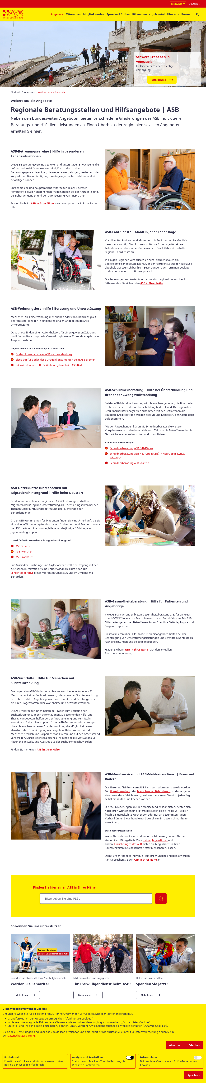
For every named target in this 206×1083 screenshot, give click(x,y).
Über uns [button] (173, 14)
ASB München (24, 551)
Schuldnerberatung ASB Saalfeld (129, 463)
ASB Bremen (23, 546)
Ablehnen (175, 1045)
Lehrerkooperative (22, 573)
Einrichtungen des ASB (128, 844)
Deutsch (193, 3)
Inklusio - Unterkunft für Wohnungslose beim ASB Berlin (50, 365)
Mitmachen (73, 14)
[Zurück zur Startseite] (13, 14)
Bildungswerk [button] (141, 14)
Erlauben (194, 1045)
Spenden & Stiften (118, 14)
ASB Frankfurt (24, 557)
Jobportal (159, 14)
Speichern (193, 1075)
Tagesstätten (160, 840)
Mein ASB (176, 3)
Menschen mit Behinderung (154, 791)
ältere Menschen (120, 791)
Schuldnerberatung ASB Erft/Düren (131, 448)
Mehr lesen (22, 995)
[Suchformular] (197, 14)
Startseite (16, 92)
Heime (146, 840)
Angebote (29, 92)
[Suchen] (161, 898)
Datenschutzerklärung (21, 1035)
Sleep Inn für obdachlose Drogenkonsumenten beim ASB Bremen (55, 359)
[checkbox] (130, 1058)
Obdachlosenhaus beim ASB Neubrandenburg (44, 354)
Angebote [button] (57, 14)
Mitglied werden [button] (93, 14)
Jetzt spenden (158, 79)
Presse (185, 14)
